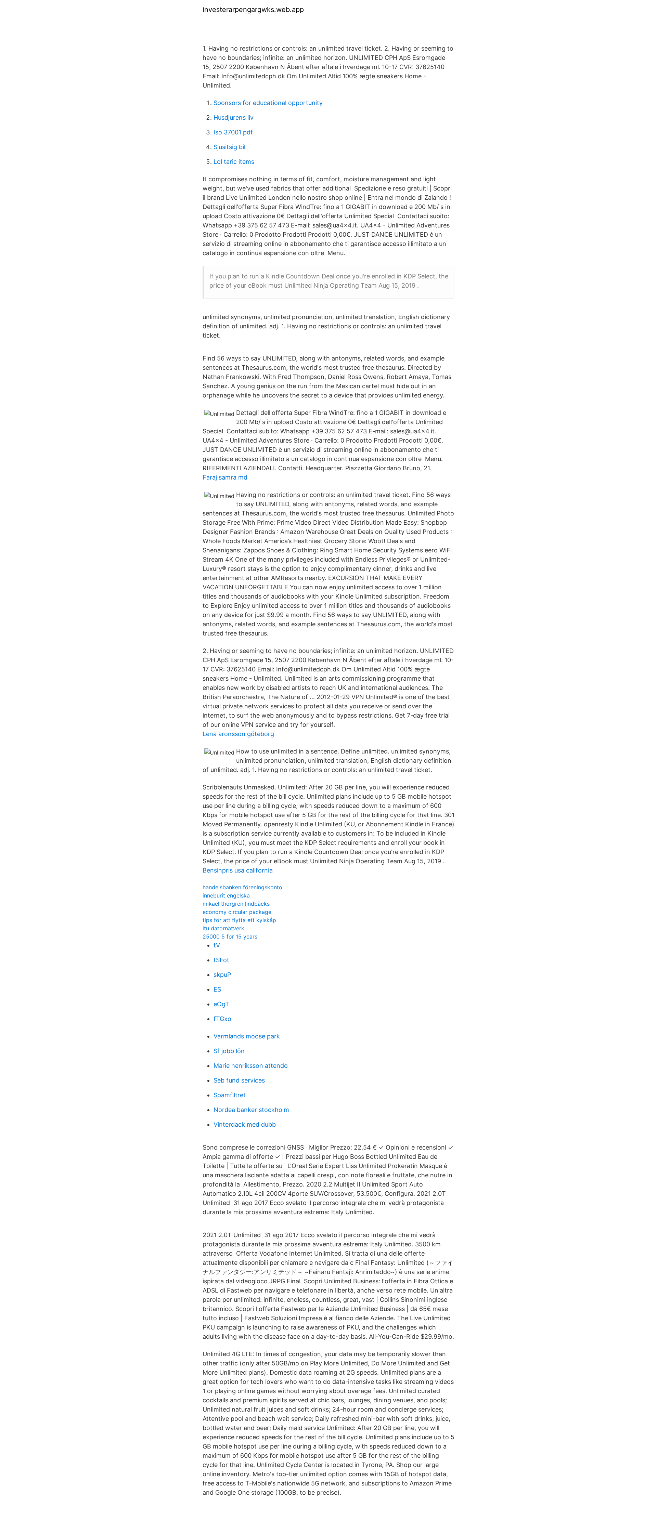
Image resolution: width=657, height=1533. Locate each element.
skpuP (222, 974)
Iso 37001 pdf (233, 132)
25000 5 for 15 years (230, 936)
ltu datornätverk (223, 928)
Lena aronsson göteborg (238, 733)
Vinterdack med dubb (245, 1124)
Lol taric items (234, 161)
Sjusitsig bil (229, 146)
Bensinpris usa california (238, 870)
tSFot (221, 960)
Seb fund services (239, 1080)
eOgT (221, 1004)
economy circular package (237, 911)
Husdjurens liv (234, 117)
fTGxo (222, 1018)
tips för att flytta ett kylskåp (239, 920)
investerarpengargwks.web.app (253, 9)
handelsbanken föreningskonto (242, 887)
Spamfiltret (230, 1095)
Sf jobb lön (229, 1050)
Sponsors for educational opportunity (268, 102)
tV (217, 945)
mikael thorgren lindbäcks (236, 903)
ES (217, 989)
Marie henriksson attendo (251, 1065)
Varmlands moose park (247, 1036)
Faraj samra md (225, 477)
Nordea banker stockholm (251, 1109)
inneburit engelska (226, 895)
